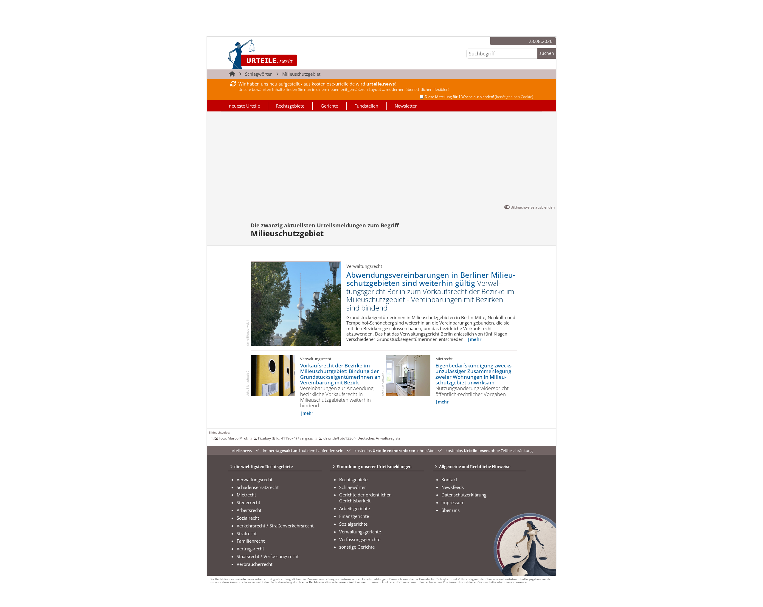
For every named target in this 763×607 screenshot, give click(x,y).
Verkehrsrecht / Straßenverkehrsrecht (275, 526)
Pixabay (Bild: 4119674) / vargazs (285, 438)
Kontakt (449, 479)
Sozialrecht (248, 518)
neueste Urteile (244, 106)
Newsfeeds (452, 487)
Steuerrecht (248, 502)
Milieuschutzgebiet (301, 74)
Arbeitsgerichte (354, 508)
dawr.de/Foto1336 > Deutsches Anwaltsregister (362, 438)
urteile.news (245, 579)
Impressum (453, 502)
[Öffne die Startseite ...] (282, 54)
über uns (450, 510)
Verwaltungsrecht (254, 479)
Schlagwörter (258, 74)
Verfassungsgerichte (359, 539)
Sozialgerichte (353, 524)
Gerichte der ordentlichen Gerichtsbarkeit (365, 498)
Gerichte (329, 106)
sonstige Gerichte (357, 547)
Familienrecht (251, 541)
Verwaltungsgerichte (360, 532)
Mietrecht (246, 495)
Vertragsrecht (250, 549)
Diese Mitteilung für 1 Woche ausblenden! (479, 97)
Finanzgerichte (354, 516)
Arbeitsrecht (249, 510)
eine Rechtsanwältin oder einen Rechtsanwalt (335, 582)
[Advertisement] (381, 159)
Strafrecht (247, 533)
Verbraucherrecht (254, 564)
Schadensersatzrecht (258, 487)
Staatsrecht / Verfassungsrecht (268, 556)
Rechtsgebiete (290, 106)
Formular (521, 582)
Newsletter (406, 106)
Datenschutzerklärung (463, 495)
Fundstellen (366, 106)
